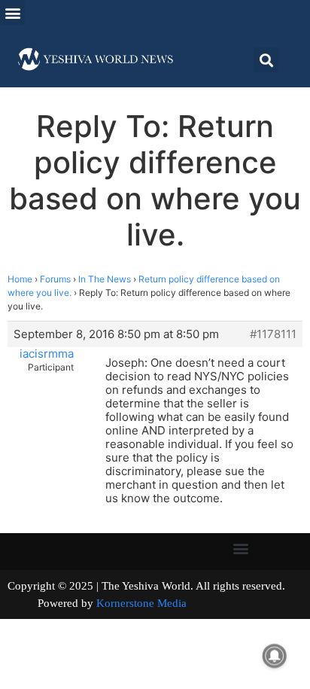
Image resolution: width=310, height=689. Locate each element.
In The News (104, 279)
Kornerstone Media (141, 603)
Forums (55, 279)
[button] (12, 12)
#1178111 (273, 334)
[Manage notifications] (275, 656)
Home (20, 279)
